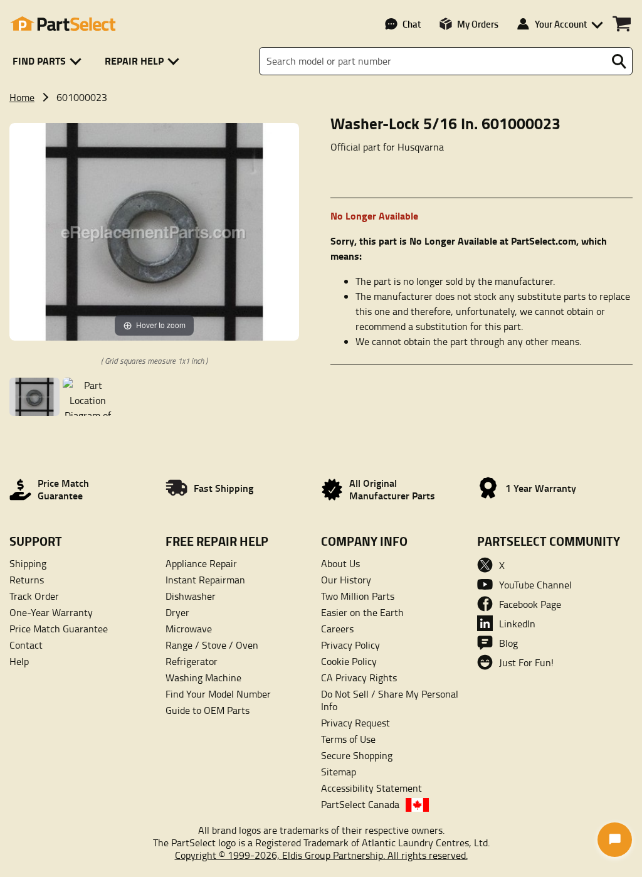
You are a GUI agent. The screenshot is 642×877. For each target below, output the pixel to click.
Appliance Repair (201, 563)
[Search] (618, 61)
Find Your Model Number (218, 694)
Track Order (34, 596)
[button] (49, 61)
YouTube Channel (535, 585)
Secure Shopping (356, 755)
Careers (337, 628)
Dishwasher (191, 596)
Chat (412, 24)
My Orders (477, 24)
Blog (508, 643)
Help (19, 661)
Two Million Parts (357, 596)
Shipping (27, 563)
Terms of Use (348, 739)
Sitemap (338, 772)
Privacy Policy (350, 645)
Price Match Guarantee (58, 628)
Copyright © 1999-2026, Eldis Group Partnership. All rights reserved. (321, 855)
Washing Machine (203, 677)
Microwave (189, 628)
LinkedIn (517, 623)
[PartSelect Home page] (62, 24)
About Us (340, 563)
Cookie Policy (349, 661)
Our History (346, 580)
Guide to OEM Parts (208, 710)
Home (21, 97)
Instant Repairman (205, 580)
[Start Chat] (614, 839)
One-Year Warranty (51, 612)
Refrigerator (192, 661)
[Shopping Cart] (622, 23)
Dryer (177, 612)
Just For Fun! (526, 662)
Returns (26, 580)
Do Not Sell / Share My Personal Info (389, 700)
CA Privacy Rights (359, 677)
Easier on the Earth (362, 612)
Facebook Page (530, 604)
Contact (26, 645)
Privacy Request (355, 723)
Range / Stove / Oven (212, 645)
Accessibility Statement (371, 788)
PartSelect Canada (360, 804)
